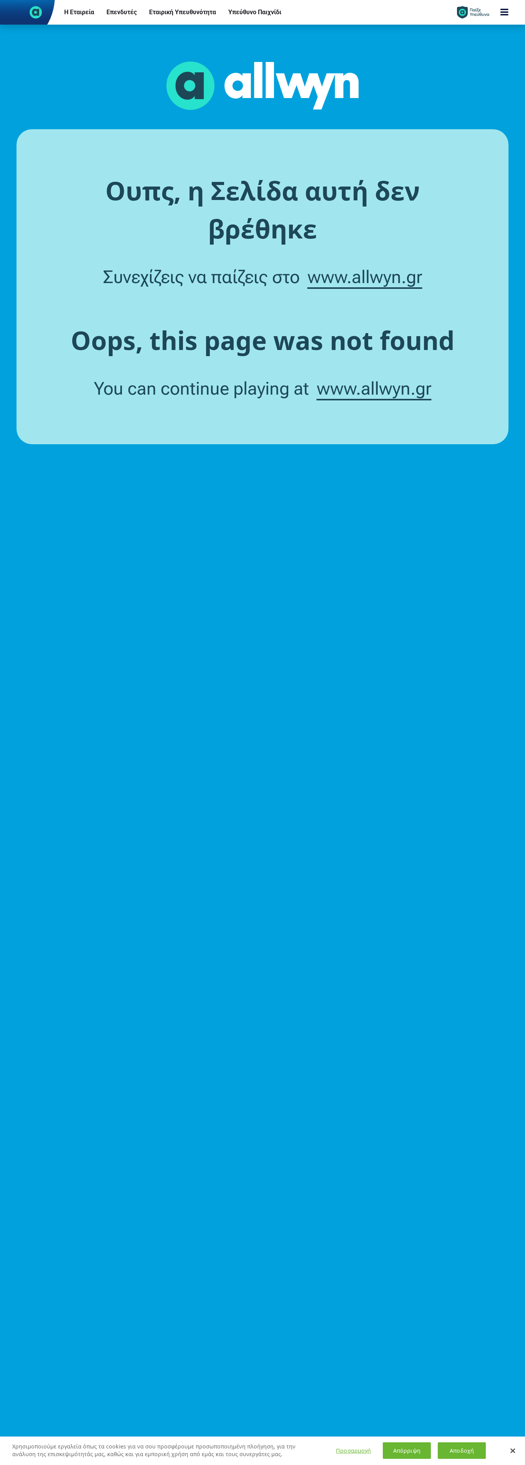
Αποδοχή (462, 1450)
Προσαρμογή (353, 1450)
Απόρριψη (406, 1450)
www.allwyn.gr (364, 277)
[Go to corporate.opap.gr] (36, 12)
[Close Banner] (512, 1450)
